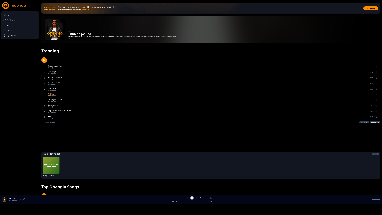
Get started (371, 8)
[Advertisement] (211, 137)
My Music (10, 30)
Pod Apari (12, 198)
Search (9, 25)
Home (9, 15)
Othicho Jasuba (13, 200)
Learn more (87, 10)
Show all (375, 154)
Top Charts (11, 20)
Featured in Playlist (51, 153)
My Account (11, 36)
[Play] (56, 176)
